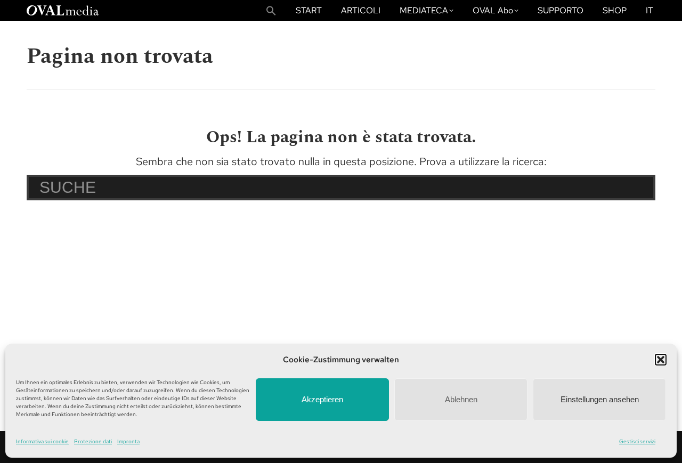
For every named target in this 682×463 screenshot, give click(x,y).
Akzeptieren (322, 399)
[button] (660, 359)
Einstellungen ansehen (600, 399)
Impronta (128, 441)
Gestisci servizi (637, 441)
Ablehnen (461, 399)
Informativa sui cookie (42, 441)
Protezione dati (93, 441)
